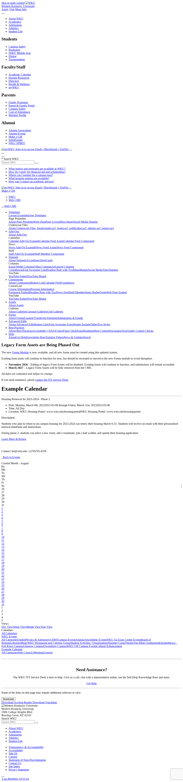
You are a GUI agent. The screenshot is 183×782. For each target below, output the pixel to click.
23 (2, 578)
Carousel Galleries (36, 311)
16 (2, 556)
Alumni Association (20, 130)
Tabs (105, 269)
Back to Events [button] (10, 457)
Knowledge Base (36, 337)
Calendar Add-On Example (24, 241)
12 (2, 543)
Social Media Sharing (85, 221)
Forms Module (20, 352)
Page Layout (53, 221)
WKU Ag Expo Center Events (123, 639)
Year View (47, 626)
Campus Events (67, 639)
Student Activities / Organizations (89, 642)
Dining (12, 56)
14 (2, 549)
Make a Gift (15, 136)
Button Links (41, 324)
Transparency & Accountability (26, 747)
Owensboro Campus (55, 646)
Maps (76, 269)
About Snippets (17, 260)
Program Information (42, 289)
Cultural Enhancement (109, 646)
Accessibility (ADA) (44, 330)
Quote (103, 292)
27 (2, 591)
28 (2, 594)
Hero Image (66, 221)
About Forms (16, 318)
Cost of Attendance (19, 112)
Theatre (129, 642)
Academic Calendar (20, 74)
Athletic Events (97, 639)
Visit (11, 9)
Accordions (32, 260)
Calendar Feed (52, 282)
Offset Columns (43, 266)
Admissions (15, 25)
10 (2, 537)
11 (2, 540)
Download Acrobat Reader (17, 702)
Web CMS (15, 200)
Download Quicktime (45, 702)
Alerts (42, 260)
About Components (20, 282)
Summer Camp (116, 642)
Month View (33, 626)
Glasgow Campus (33, 646)
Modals (84, 269)
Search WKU (10, 158)
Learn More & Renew (13, 439)
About (12, 337)
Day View (7, 626)
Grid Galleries (55, 311)
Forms (12, 314)
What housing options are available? (29, 178)
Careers (13, 756)
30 (2, 601)
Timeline (113, 269)
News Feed (62, 292)
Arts (86, 639)
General (48, 652)
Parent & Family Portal (21, 105)
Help (11, 334)
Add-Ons (14, 231)
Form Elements (49, 318)
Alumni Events (17, 133)
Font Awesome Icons (61, 324)
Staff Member (77, 292)
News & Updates (73, 337)
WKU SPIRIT (17, 143)
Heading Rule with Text (59, 269)
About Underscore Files (22, 228)
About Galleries (17, 311)
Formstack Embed (19, 292)
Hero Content (101, 330)
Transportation (17, 59)
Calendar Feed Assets (51, 241)
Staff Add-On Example (22, 253)
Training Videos (55, 337)
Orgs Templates (37, 215)
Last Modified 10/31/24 (15, 778)
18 (2, 562)
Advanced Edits (18, 321)
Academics (15, 21)
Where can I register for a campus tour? (31, 175)
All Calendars (9, 633)
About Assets (16, 305)
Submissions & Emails (70, 318)
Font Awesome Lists (34, 269)
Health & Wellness (19, 84)
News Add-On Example (22, 247)
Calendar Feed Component (79, 241)
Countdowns (16, 269)
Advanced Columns (63, 266)
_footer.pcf (62, 228)
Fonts (80, 330)
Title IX (13, 753)
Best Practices (16, 327)
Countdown (67, 282)
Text (124, 330)
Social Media (95, 269)
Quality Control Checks (140, 330)
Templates (14, 212)
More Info (21, 9)
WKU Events (9, 636)
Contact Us (15, 763)
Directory (14, 81)
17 (2, 559)
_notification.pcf (77, 228)
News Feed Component (70, 247)
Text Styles (104, 324)
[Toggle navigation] (2, 207)
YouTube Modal (37, 276)
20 (2, 569)
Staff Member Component (49, 253)
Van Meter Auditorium (146, 642)
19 (2, 565)
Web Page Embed (117, 292)
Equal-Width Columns (21, 266)
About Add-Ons (18, 234)
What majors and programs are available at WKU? (37, 168)
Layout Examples (18, 215)
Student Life (16, 31)
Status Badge (92, 292)
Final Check (70, 330)
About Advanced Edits (21, 324)
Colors (59, 330)
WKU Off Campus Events (82, 646)
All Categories (9, 639)
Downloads (8, 699)
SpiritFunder (16, 140)
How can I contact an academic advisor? (31, 181)
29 (2, 598)
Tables (94, 324)
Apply (5, 9)
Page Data (40, 221)
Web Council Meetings (31, 652)
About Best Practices (20, 330)
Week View (19, 626)
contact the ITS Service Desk (51, 379)
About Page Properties (21, 221)
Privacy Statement (19, 769)
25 (2, 585)
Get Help (21, 337)
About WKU (16, 18)
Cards (49, 260)
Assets (12, 301)
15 (2, 553)
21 (2, 572)
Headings (88, 330)
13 (2, 546)
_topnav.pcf (107, 228)
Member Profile (17, 115)
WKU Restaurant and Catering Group (49, 642)
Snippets (13, 257)
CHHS (54, 639)
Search (87, 337)
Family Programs (18, 102)
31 (2, 604)
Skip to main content (13, 2)
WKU (12, 196)
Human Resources (19, 77)
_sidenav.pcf (93, 228)
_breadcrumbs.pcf (46, 228)
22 (2, 575)
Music (24, 642)
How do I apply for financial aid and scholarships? (37, 171)
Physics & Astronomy (37, 639)
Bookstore (14, 49)
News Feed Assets (46, 247)
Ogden (21, 639)
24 (2, 581)
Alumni (80, 639)
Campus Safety (17, 46)
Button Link (37, 282)
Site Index (14, 766)
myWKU (14, 87)
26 (2, 588)
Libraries (16, 642)
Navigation (115, 330)
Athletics (14, 28)
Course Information (20, 289)
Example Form (32, 318)
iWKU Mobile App (20, 53)
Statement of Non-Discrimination (27, 760)
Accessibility (16, 750)
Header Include (81, 324)
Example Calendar (11, 649)
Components (16, 279)
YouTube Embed (18, 276)
